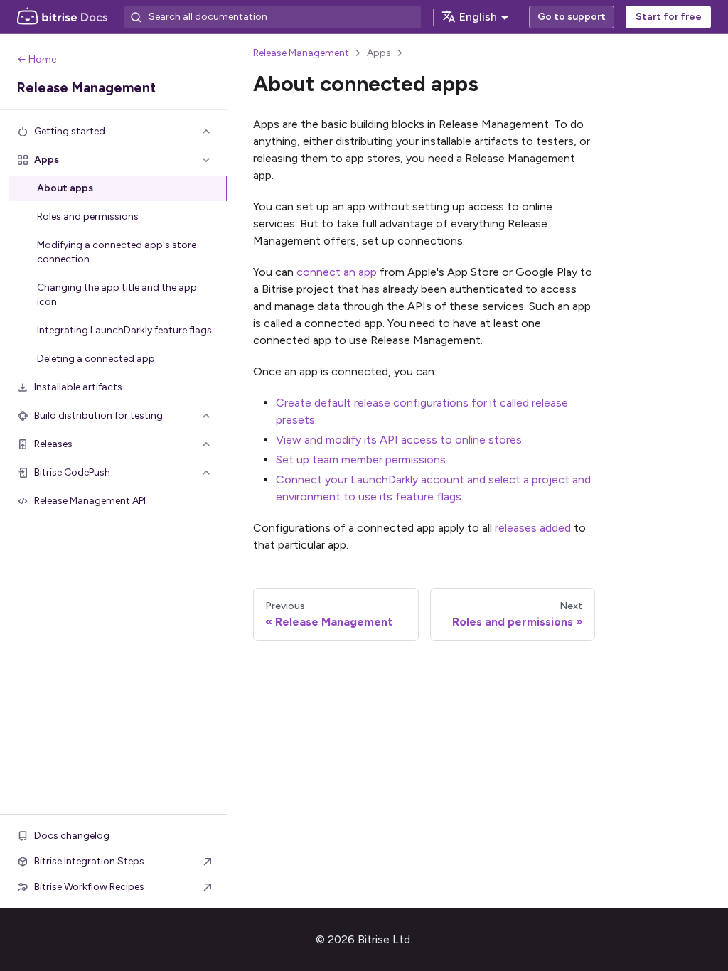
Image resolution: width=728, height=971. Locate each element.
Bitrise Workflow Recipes (89, 887)
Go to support (571, 17)
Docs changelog (71, 836)
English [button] (478, 16)
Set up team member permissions (361, 459)
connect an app (336, 272)
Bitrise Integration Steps (89, 861)
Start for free (669, 17)
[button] (114, 131)
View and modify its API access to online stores (399, 439)
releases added (533, 528)
